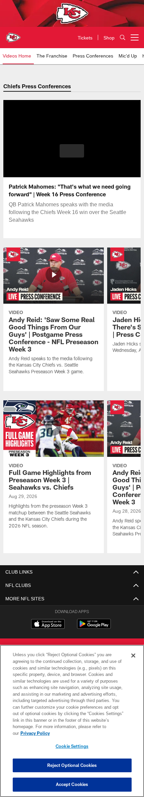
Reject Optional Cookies (72, 765)
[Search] (122, 37)
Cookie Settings (72, 746)
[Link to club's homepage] (13, 34)
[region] (72, 724)
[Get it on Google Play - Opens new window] (94, 627)
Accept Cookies (72, 784)
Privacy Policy (86, 733)
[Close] (133, 662)
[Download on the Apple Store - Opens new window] (48, 624)
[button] (72, 151)
